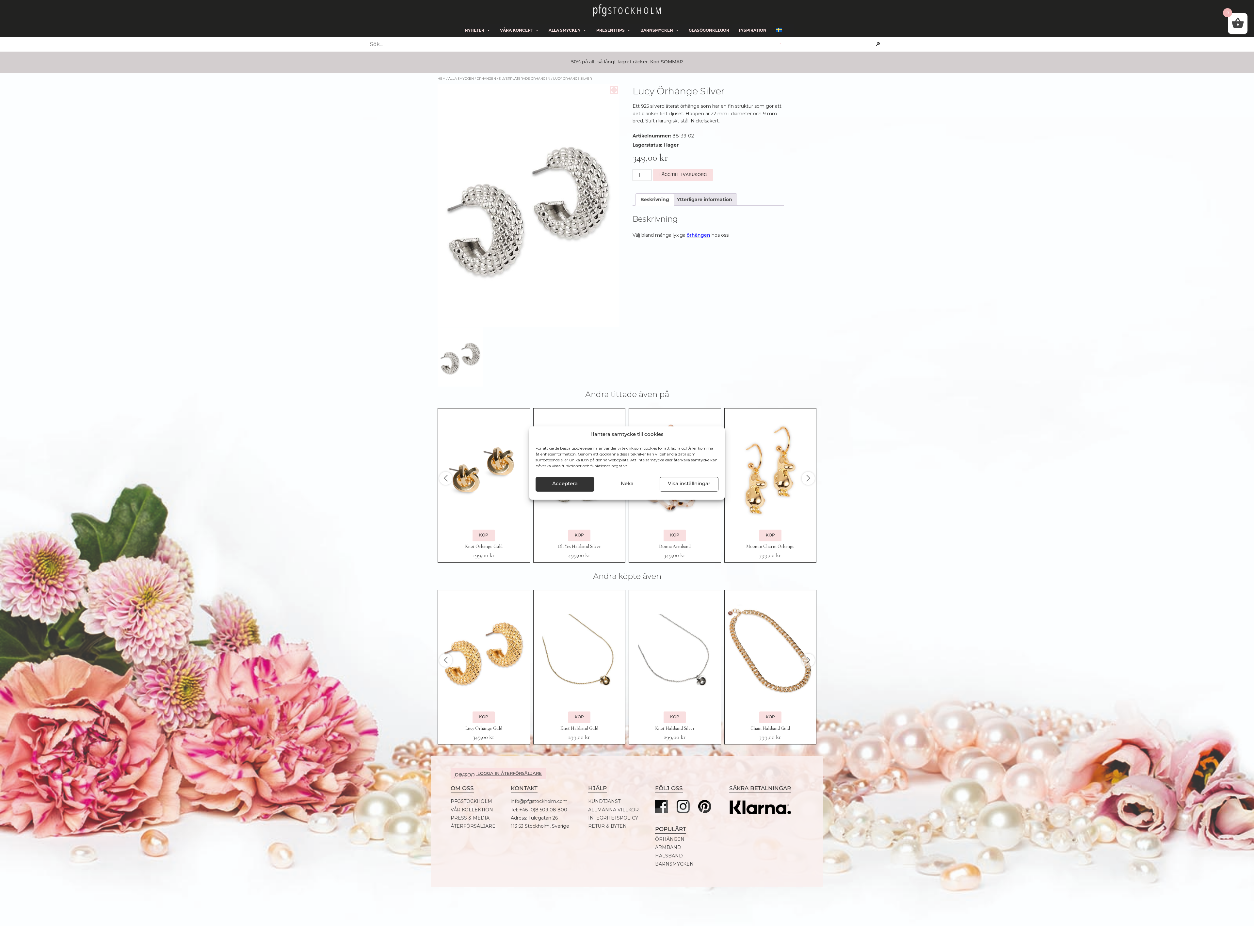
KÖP (483, 535)
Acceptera (565, 484)
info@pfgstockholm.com (539, 801)
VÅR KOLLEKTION (472, 809)
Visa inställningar (689, 484)
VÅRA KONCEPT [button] (516, 30)
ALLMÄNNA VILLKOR (613, 809)
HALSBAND (669, 856)
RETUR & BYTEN (607, 826)
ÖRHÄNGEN (669, 839)
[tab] (654, 199)
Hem (441, 78)
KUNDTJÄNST (604, 801)
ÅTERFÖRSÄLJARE (473, 826)
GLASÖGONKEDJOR (709, 30)
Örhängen (486, 78)
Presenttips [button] (610, 30)
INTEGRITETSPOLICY (613, 818)
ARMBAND (668, 847)
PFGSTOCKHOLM (471, 801)
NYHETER (474, 30)
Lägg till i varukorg (683, 175)
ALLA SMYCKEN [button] (565, 30)
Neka (627, 484)
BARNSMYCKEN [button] (656, 30)
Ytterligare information (704, 199)
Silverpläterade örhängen (524, 78)
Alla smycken (461, 78)
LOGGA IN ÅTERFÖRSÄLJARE (498, 774)
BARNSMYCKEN (674, 864)
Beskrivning (654, 199)
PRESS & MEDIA (470, 818)
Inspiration (752, 30)
